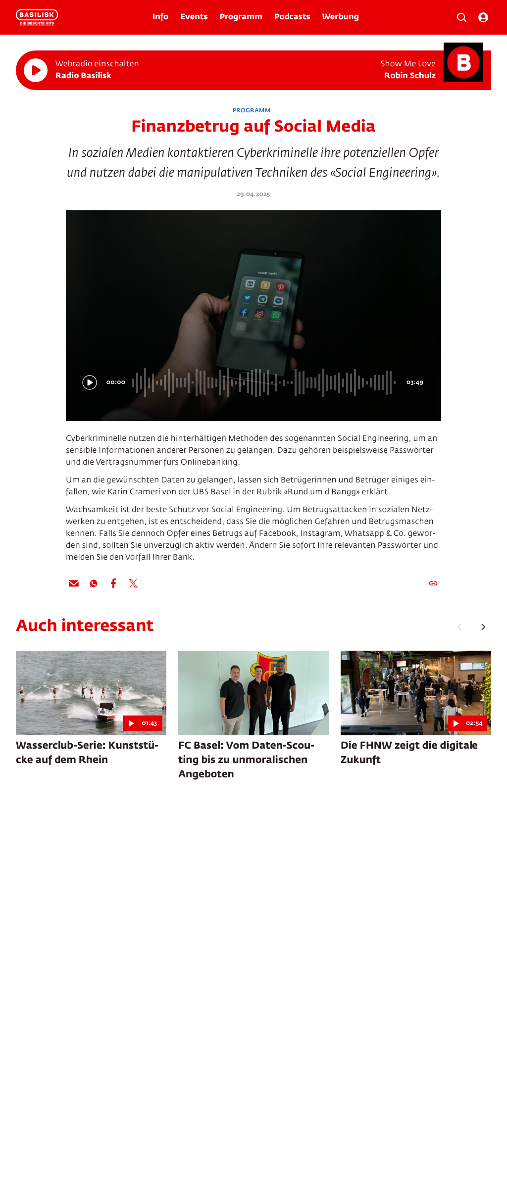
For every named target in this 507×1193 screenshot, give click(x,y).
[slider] (265, 382)
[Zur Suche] (461, 17)
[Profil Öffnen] (483, 17)
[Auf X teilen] (133, 583)
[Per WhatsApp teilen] (93, 583)
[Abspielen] (36, 70)
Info (160, 17)
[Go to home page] (37, 17)
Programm (241, 17)
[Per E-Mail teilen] (74, 583)
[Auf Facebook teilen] (113, 583)
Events (193, 17)
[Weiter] (483, 627)
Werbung (340, 17)
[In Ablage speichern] (433, 583)
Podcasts (292, 17)
